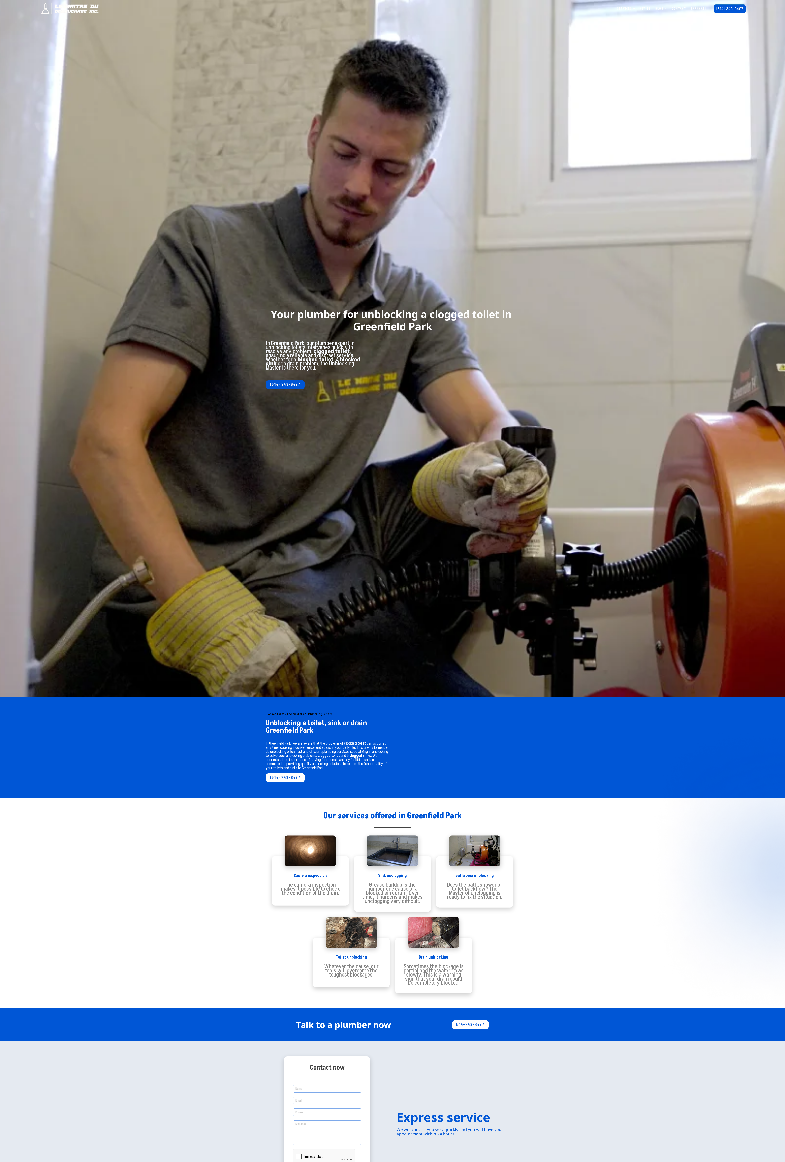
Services (624, 9)
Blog (659, 9)
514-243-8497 (470, 1025)
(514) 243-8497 (730, 8)
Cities (645, 9)
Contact (679, 9)
